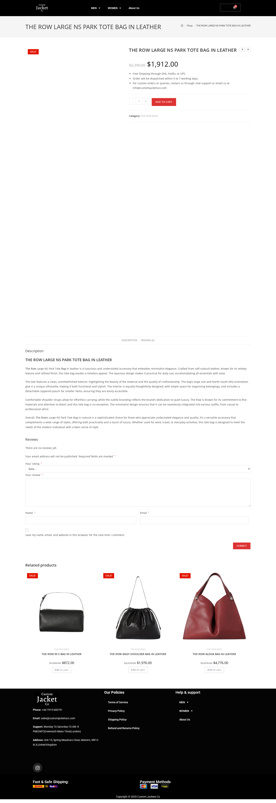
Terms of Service (118, 702)
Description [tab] (129, 340)
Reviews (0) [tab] (147, 340)
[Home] (182, 25)
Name (30, 513)
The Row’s (42, 417)
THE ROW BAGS (149, 116)
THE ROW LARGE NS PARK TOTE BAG (57, 359)
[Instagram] (37, 767)
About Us (134, 8)
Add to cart (163, 102)
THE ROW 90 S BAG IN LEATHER (61, 654)
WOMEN (113, 8)
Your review (34, 475)
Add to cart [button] (62, 669)
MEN (94, 8)
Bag (63, 368)
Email (144, 513)
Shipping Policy (117, 719)
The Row (30, 368)
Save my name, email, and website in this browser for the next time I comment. (75, 535)
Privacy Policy (116, 710)
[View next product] (248, 49)
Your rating (33, 463)
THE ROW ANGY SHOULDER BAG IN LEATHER (138, 654)
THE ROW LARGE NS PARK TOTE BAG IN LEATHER (223, 25)
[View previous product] (242, 49)
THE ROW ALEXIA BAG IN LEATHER (214, 654)
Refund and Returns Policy (124, 728)
